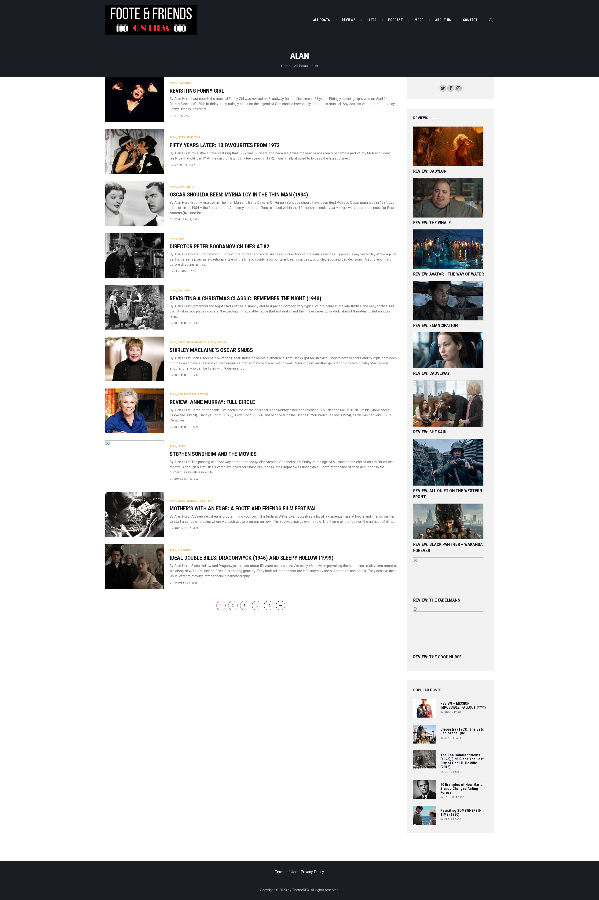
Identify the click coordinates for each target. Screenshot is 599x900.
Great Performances (192, 342)
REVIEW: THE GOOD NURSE (437, 657)
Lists (181, 137)
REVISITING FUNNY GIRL (197, 91)
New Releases (187, 394)
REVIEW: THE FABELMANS (436, 600)
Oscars (222, 342)
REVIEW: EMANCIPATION (435, 325)
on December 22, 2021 (185, 323)
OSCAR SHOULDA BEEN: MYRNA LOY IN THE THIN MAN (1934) (239, 195)
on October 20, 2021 (183, 582)
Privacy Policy (312, 872)
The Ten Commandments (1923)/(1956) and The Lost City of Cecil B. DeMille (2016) (462, 761)
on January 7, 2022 (183, 271)
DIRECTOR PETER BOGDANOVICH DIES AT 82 (219, 247)
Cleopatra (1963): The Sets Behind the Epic (462, 732)
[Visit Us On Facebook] (450, 87)
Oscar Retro (186, 186)
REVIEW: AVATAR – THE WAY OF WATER (448, 274)
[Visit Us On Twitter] (443, 87)
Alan (173, 82)
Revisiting (184, 82)
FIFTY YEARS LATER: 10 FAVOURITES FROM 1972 (225, 145)
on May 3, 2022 (180, 115)
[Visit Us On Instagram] (458, 87)
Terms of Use (286, 872)
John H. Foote (454, 797)
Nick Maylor (453, 712)
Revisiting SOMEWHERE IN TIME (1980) (461, 813)
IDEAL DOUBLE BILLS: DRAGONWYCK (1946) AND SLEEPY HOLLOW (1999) (252, 558)
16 (270, 605)
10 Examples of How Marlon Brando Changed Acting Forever (462, 789)
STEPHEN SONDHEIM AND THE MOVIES (213, 454)
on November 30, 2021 (185, 478)
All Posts (301, 66)
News (181, 238)
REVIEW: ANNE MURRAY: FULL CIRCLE (212, 402)
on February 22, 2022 (184, 219)
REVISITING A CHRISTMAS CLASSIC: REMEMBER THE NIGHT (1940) (245, 298)
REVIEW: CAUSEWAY (431, 373)
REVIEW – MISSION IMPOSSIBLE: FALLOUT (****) (463, 706)
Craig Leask (452, 738)
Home (285, 66)
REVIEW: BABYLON (430, 171)
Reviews (203, 394)
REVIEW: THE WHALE (432, 222)
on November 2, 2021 (184, 528)
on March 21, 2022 (182, 165)
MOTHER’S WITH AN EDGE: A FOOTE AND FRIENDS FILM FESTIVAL (243, 509)
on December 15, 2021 (185, 375)
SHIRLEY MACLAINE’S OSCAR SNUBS (211, 350)
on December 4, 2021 (184, 426)
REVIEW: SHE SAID (429, 432)
